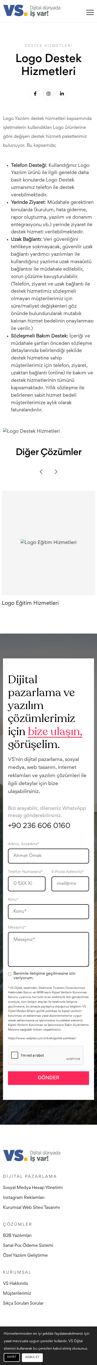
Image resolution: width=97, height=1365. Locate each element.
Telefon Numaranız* (25, 872)
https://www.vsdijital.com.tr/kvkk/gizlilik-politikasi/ (42, 1038)
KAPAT (11, 1357)
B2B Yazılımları (17, 1236)
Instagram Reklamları (24, 1198)
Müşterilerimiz (17, 1294)
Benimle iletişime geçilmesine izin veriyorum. (44, 976)
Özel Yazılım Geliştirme (25, 1256)
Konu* (13, 899)
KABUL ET (32, 1357)
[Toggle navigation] (90, 12)
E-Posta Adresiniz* (67, 872)
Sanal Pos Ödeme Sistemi (28, 1246)
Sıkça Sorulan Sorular (23, 1304)
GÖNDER (48, 1078)
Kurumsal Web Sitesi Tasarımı (31, 1208)
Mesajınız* (17, 927)
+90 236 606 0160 (39, 826)
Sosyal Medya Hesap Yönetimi (33, 1188)
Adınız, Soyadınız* (23, 844)
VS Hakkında (15, 1284)
